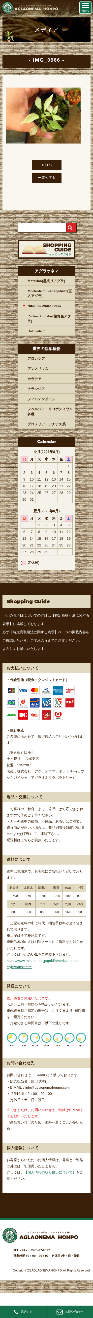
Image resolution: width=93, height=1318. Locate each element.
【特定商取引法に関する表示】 (33, 632)
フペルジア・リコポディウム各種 (50, 411)
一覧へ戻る (46, 178)
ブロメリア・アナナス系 (47, 424)
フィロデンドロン (41, 399)
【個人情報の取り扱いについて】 (50, 1172)
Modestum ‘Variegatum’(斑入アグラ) (50, 293)
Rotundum (36, 331)
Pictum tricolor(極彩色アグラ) (49, 318)
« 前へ (47, 165)
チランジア (36, 389)
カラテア (34, 379)
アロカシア (36, 358)
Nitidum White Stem (44, 306)
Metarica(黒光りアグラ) (46, 281)
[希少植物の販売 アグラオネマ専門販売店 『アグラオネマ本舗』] (30, 12)
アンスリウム (38, 369)
